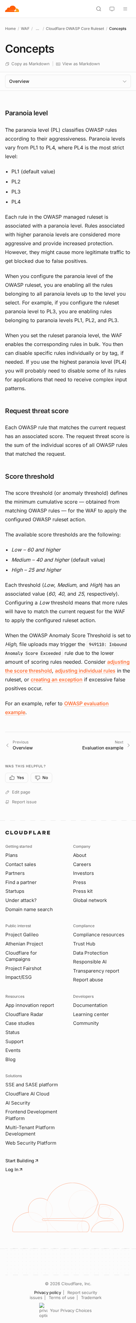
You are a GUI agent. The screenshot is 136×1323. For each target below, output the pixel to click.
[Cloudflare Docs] (12, 9)
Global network (90, 900)
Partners (15, 873)
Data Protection (90, 953)
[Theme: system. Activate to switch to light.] (112, 9)
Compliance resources (98, 935)
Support (14, 1041)
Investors (83, 873)
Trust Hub (84, 944)
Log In (11, 1169)
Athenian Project (24, 944)
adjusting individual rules (85, 670)
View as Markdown (81, 63)
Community (86, 1023)
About (79, 855)
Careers (82, 864)
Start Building (19, 1160)
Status (12, 1032)
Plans (11, 855)
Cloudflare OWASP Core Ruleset (75, 28)
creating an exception (57, 679)
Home (10, 28)
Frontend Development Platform (31, 1115)
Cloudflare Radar (24, 1014)
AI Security (17, 1103)
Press (79, 882)
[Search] (98, 8)
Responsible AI (90, 962)
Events (13, 1050)
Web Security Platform (30, 1143)
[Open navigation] (125, 8)
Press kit (83, 891)
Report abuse (88, 980)
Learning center (91, 1014)
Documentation (90, 1005)
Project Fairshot (23, 968)
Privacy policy (47, 1292)
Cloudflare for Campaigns (21, 956)
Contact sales (20, 864)
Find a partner (21, 882)
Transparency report (96, 971)
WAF (25, 28)
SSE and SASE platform (31, 1085)
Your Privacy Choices (71, 1310)
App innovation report (29, 1005)
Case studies (19, 1023)
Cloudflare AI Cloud (27, 1094)
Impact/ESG (18, 977)
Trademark (91, 1297)
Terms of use (62, 1297)
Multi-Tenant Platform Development (30, 1130)
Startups (14, 891)
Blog (10, 1059)
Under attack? (21, 900)
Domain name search (29, 909)
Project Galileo (22, 935)
